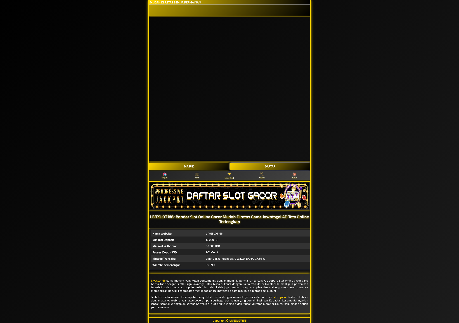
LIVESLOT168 (237, 320)
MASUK (189, 166)
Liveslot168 (158, 280)
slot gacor (280, 297)
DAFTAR (270, 166)
